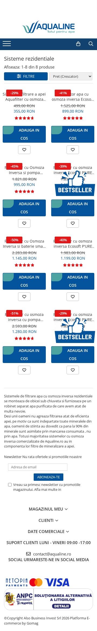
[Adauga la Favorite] (24, 149)
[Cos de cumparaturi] (78, 43)
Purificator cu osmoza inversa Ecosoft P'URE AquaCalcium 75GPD (72, 170)
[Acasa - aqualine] (48, 26)
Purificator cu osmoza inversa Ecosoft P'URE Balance (72, 317)
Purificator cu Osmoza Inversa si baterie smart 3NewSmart (24, 243)
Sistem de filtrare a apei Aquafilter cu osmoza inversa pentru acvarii (24, 96)
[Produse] (7, 45)
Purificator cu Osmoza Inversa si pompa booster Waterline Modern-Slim (24, 170)
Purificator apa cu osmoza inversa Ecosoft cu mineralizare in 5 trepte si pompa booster (73, 96)
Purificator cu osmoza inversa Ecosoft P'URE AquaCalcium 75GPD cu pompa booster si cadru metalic (72, 243)
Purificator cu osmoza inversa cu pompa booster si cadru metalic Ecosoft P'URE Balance (24, 317)
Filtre (28, 76)
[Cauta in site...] (91, 43)
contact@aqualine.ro (51, 554)
